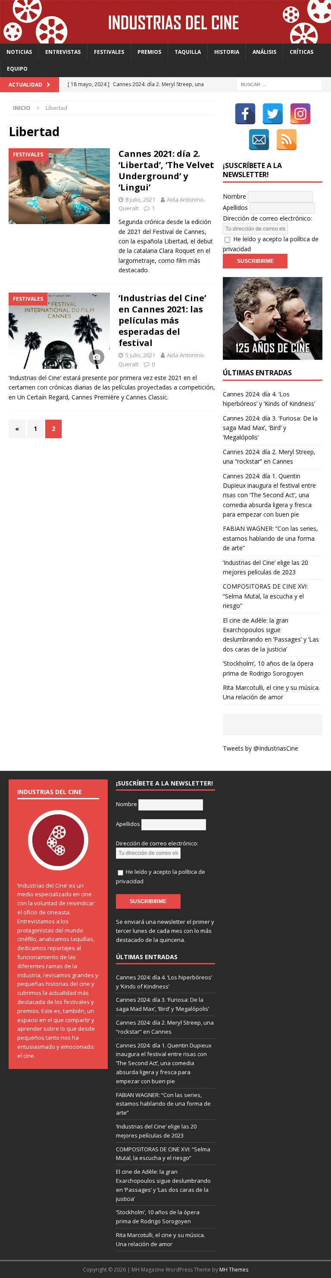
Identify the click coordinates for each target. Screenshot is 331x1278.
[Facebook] (245, 114)
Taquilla (188, 52)
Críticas (301, 52)
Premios (149, 52)
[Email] (259, 139)
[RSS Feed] (286, 139)
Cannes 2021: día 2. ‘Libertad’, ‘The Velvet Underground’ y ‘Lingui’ (166, 170)
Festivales (109, 52)
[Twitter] (273, 114)
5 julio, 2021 (140, 355)
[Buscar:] (279, 84)
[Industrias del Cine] (165, 38)
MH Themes (233, 1269)
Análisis (264, 52)
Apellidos (235, 207)
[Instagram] (300, 114)
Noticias (19, 52)
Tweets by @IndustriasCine (260, 748)
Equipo (17, 68)
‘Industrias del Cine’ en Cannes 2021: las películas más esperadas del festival (162, 320)
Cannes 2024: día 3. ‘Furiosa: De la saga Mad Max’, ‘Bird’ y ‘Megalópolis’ (270, 428)
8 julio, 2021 (140, 199)
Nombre (234, 196)
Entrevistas (63, 52)
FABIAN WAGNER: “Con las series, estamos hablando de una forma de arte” (270, 538)
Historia (226, 52)
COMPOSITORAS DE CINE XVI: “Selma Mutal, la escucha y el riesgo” (265, 596)
